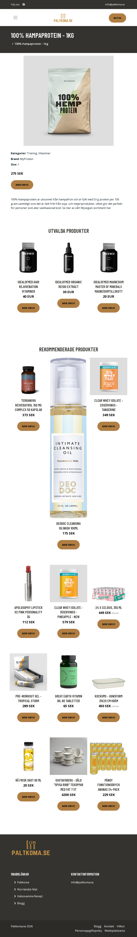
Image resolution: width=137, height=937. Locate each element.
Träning (32, 153)
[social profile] (23, 4)
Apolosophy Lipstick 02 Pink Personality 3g (28, 612)
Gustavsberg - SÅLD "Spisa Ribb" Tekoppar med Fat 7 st (68, 784)
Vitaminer (44, 153)
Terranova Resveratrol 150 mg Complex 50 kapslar (28, 405)
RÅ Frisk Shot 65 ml (28, 780)
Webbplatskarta (115, 930)
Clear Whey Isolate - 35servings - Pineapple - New (68, 612)
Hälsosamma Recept (30, 896)
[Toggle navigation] (15, 17)
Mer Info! (22, 184)
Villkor (121, 926)
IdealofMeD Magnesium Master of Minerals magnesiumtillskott (109, 286)
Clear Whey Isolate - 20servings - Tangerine (108, 405)
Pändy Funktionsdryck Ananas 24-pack (108, 784)
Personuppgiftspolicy (88, 930)
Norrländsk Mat (27, 889)
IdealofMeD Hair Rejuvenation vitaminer (28, 286)
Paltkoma (23, 882)
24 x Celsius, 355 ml (108, 607)
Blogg (21, 903)
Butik (117, 18)
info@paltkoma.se (115, 4)
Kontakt (109, 926)
